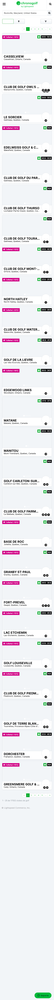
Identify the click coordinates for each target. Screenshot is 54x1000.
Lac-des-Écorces (12, 362)
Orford (7, 271)
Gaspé (7, 605)
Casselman (9, 59)
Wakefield (8, 150)
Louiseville (9, 665)
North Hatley (10, 302)
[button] (6, 43)
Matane (7, 423)
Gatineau (8, 120)
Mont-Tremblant (11, 453)
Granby (7, 574)
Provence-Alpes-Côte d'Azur (28, 726)
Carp (6, 787)
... (45, 29)
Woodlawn (9, 392)
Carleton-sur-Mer (12, 483)
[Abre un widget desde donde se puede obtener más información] (42, 996)
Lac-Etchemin (10, 635)
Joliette (7, 544)
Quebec (19, 89)
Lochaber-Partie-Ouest (14, 211)
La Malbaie (9, 514)
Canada (27, 59)
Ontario (18, 59)
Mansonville (9, 89)
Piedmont (8, 696)
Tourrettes (9, 726)
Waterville (8, 332)
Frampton (8, 756)
